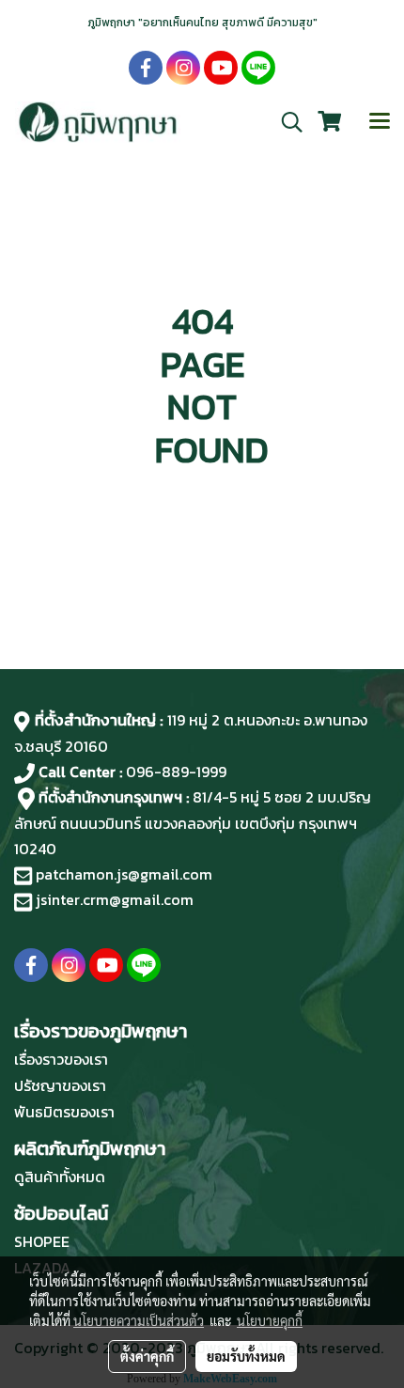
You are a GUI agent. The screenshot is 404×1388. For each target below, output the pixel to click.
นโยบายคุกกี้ (270, 1320)
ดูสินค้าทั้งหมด (59, 1176)
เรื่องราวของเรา (61, 1059)
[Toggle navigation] (379, 122)
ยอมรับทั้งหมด (246, 1356)
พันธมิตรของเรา (64, 1111)
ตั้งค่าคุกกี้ (147, 1356)
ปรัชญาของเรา (60, 1085)
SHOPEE (42, 1241)
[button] (285, 122)
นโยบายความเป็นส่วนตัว (138, 1320)
